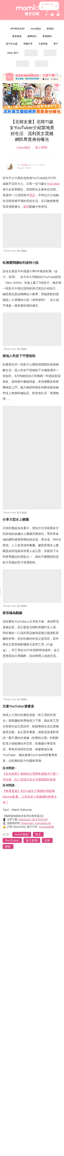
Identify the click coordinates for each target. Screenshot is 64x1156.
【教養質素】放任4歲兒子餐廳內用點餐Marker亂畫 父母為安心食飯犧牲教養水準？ (30, 796)
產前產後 (16, 36)
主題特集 (43, 43)
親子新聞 (40, 147)
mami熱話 (36, 28)
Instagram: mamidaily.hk (36, 823)
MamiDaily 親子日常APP (33, 819)
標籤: (7, 834)
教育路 (50, 28)
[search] (58, 11)
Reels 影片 (13, 52)
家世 (26, 206)
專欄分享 (27, 43)
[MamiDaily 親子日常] (32, 9)
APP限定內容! (17, 28)
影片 (56, 43)
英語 (32, 195)
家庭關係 (47, 36)
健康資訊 (32, 36)
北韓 (47, 840)
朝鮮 (8, 846)
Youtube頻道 (46, 826)
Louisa (25, 164)
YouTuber (53, 183)
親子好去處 (11, 43)
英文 (38, 834)
